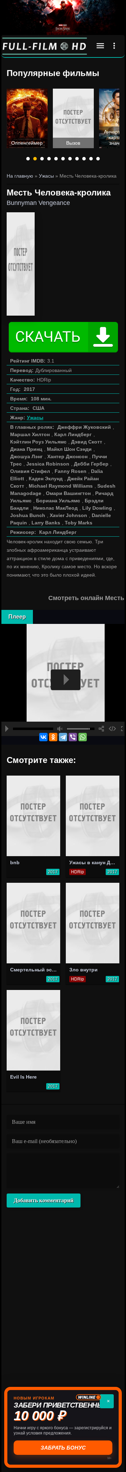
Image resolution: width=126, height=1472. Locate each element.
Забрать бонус (63, 1448)
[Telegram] (63, 737)
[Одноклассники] (53, 737)
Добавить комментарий (44, 1200)
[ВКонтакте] (43, 737)
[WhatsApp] (82, 737)
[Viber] (73, 737)
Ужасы (35, 417)
